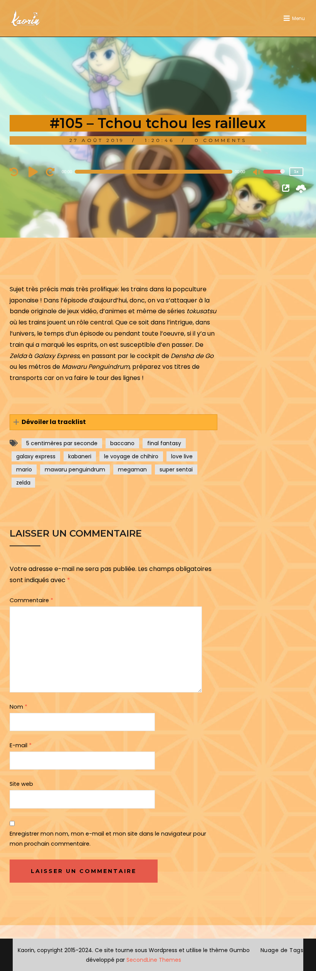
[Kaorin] (25, 18)
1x (296, 171)
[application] (158, 171)
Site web (21, 784)
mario (24, 469)
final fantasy (164, 443)
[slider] (274, 177)
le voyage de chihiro (131, 456)
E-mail (21, 745)
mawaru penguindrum (75, 469)
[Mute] (257, 173)
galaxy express (35, 456)
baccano (122, 443)
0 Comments (221, 140)
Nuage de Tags (282, 950)
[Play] (34, 171)
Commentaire (31, 600)
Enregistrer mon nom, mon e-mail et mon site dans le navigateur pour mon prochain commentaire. (108, 839)
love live (182, 456)
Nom (18, 707)
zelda (23, 482)
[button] (114, 422)
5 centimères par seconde (61, 443)
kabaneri (79, 456)
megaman (132, 469)
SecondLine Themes (153, 960)
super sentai (176, 469)
